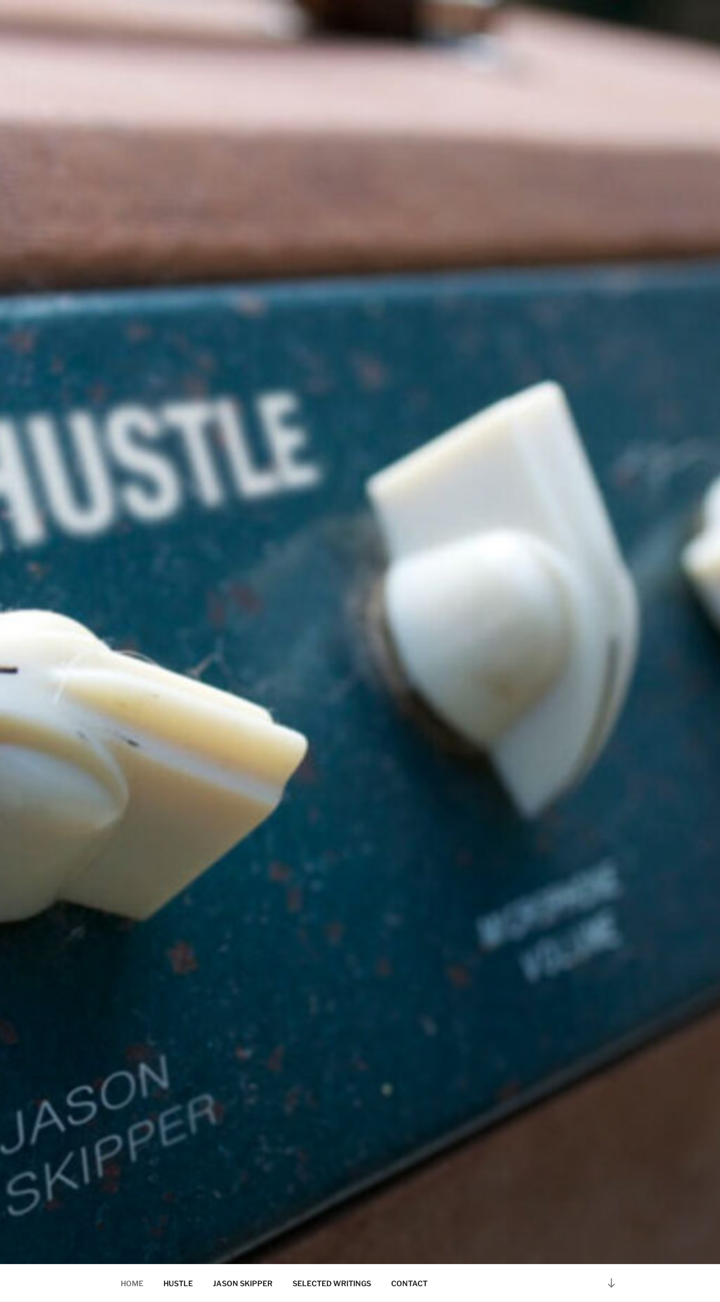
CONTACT (409, 1283)
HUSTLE (178, 1283)
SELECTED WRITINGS (332, 1283)
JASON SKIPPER (243, 1283)
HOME (132, 1283)
